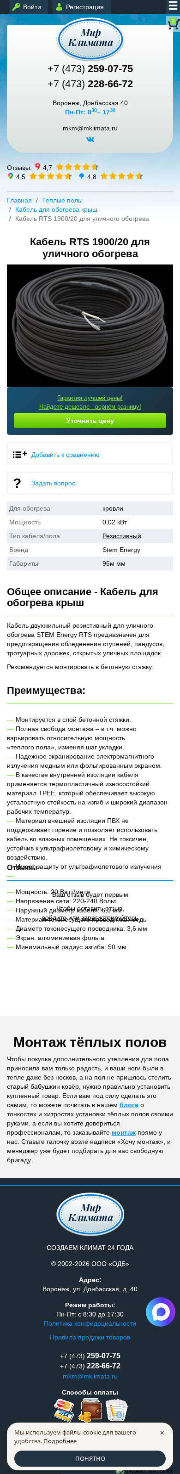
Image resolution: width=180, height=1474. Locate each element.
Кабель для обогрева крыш (56, 209)
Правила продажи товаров (90, 1337)
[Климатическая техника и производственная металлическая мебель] (90, 39)
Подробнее (60, 1441)
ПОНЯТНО (90, 1458)
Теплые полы (62, 200)
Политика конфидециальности (90, 1323)
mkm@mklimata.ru (90, 128)
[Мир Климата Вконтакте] (90, 142)
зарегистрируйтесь (109, 917)
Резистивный (121, 536)
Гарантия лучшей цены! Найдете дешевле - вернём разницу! (90, 402)
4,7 (47, 167)
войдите (54, 917)
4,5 (20, 176)
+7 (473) (90, 68)
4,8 (91, 176)
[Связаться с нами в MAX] (160, 1312)
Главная (19, 200)
